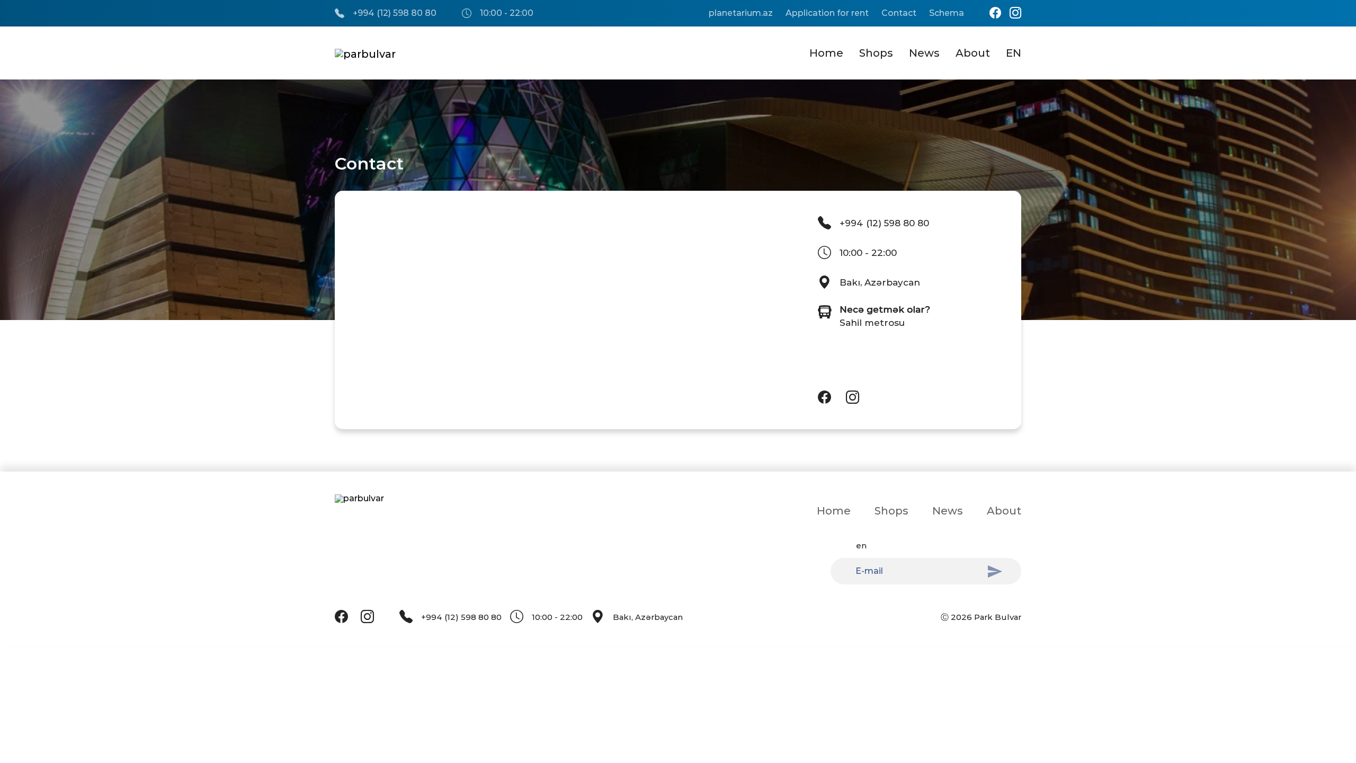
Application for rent (827, 13)
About (973, 53)
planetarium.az (741, 13)
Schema (946, 13)
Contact (898, 13)
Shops (876, 53)
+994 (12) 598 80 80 (394, 13)
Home (826, 53)
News (924, 53)
